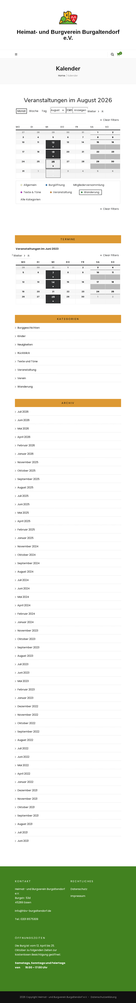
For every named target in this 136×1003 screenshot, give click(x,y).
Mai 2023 (23, 681)
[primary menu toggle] (16, 54)
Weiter (91, 111)
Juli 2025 (23, 496)
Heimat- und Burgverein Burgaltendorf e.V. (68, 35)
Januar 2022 (25, 782)
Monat (21, 111)
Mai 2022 (23, 765)
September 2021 (28, 815)
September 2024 (28, 563)
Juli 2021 (22, 832)
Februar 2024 (26, 614)
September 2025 (28, 479)
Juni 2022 (23, 757)
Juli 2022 (22, 748)
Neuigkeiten (25, 344)
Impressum (77, 896)
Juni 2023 (23, 673)
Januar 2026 (25, 454)
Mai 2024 (23, 597)
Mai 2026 (23, 428)
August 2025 (25, 487)
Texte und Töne (27, 361)
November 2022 (27, 715)
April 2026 (23, 437)
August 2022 (25, 740)
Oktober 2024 (26, 555)
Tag (44, 111)
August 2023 (25, 656)
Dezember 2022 (27, 706)
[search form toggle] (112, 54)
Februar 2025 (26, 529)
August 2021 (25, 824)
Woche (33, 111)
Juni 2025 (23, 504)
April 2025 (23, 521)
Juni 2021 (23, 841)
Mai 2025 (23, 513)
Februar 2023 (26, 689)
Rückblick (23, 353)
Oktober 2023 (26, 639)
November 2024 (27, 546)
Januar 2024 (25, 622)
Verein (21, 378)
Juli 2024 (23, 580)
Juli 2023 (22, 664)
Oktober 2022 (26, 723)
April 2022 (23, 774)
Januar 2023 (25, 698)
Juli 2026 (23, 412)
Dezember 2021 (27, 790)
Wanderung (25, 387)
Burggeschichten (28, 328)
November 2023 (27, 630)
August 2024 (25, 572)
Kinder (21, 336)
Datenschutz (78, 889)
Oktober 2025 (26, 471)
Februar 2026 (26, 445)
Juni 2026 (23, 420)
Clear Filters (111, 120)
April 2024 (24, 605)
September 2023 (28, 647)
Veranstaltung (26, 370)
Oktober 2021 (26, 807)
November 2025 (27, 462)
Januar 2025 (25, 538)
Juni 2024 (23, 588)
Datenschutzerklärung (103, 997)
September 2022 (28, 731)
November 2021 (27, 799)
